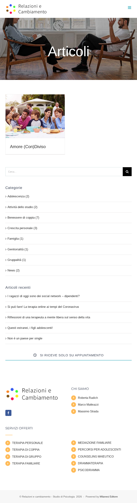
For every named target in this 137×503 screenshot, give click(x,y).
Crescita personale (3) (22, 228)
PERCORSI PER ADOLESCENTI (99, 449)
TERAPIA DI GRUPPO (26, 456)
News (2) (13, 270)
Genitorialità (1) (17, 249)
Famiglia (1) (15, 238)
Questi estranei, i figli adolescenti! (30, 328)
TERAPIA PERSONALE (27, 442)
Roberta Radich (88, 397)
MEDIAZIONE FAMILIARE (94, 442)
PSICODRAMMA (89, 470)
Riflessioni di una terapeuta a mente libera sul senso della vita (48, 317)
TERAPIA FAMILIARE (26, 463)
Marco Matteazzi (88, 404)
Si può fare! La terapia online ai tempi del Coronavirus (43, 307)
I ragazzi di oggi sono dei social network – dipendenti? (43, 296)
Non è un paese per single (24, 338)
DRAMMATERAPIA (90, 463)
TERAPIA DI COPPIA (26, 449)
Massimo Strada (88, 411)
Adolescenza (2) (18, 196)
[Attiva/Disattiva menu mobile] (130, 7)
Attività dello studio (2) (22, 207)
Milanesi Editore (109, 496)
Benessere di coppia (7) (23, 217)
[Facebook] (8, 413)
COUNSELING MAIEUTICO (96, 456)
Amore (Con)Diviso (28, 146)
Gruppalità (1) (16, 260)
